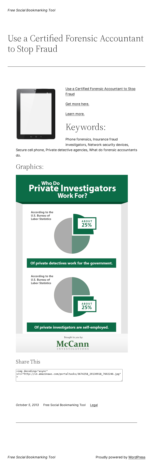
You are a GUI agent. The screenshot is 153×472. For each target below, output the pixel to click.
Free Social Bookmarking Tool (31, 10)
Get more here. (77, 104)
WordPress (136, 457)
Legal (94, 405)
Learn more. (75, 114)
